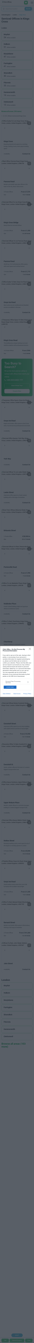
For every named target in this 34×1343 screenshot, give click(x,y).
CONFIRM (10, 687)
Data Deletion (7, 693)
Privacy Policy (27, 693)
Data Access (16, 693)
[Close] (30, 649)
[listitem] (17, 682)
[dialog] (17, 671)
